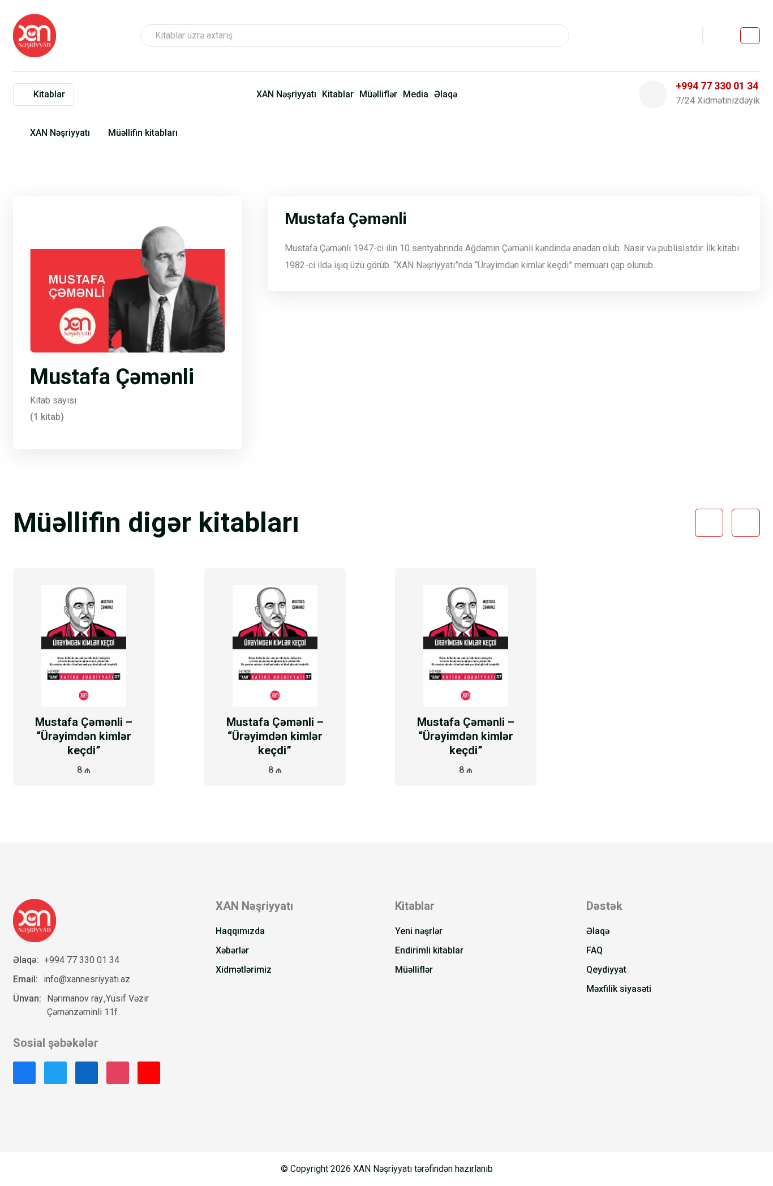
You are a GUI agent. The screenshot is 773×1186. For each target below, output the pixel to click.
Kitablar (338, 94)
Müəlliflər (378, 94)
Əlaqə (445, 94)
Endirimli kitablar (429, 950)
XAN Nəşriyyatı (286, 94)
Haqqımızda (240, 931)
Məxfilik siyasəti (618, 988)
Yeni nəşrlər (419, 931)
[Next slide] (746, 523)
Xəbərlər (232, 950)
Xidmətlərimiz (244, 969)
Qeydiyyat (606, 969)
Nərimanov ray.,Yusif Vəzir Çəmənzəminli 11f (98, 1005)
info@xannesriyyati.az (87, 979)
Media (415, 94)
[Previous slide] (709, 523)
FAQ (594, 950)
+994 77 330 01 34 (81, 960)
